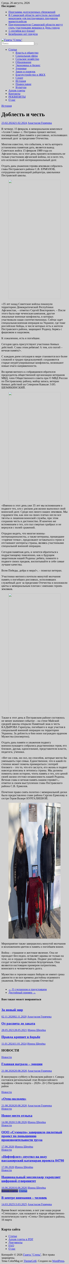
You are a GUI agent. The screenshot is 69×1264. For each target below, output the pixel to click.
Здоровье (21, 68)
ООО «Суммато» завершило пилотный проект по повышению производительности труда (31, 1136)
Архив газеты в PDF (20, 1239)
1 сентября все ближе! (21, 30)
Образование (23, 62)
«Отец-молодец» (13, 1099)
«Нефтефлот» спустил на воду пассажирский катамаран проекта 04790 (32, 1158)
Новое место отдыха (16, 1115)
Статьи (12, 49)
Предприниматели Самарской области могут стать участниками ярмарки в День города (35, 26)
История (21, 81)
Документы (15, 1242)
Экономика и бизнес (28, 65)
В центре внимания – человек (24, 1198)
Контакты (14, 93)
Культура (21, 87)
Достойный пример (22, 992)
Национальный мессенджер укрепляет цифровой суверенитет (31, 1179)
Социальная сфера (27, 55)
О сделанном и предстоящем (27, 989)
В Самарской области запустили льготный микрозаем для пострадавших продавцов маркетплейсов (34, 18)
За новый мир (12, 1010)
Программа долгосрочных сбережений (31, 11)
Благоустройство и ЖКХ (30, 74)
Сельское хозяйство (27, 58)
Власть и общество (27, 52)
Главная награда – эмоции (21, 1064)
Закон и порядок (25, 71)
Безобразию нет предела (23, 34)
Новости (6, 1057)
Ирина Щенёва (37, 1030)
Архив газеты (16, 90)
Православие (23, 84)
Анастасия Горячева (40, 122)
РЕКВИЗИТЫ (17, 96)
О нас (11, 99)
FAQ (11, 1245)
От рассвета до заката (18, 1023)
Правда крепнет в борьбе (20, 1037)
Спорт (19, 77)
